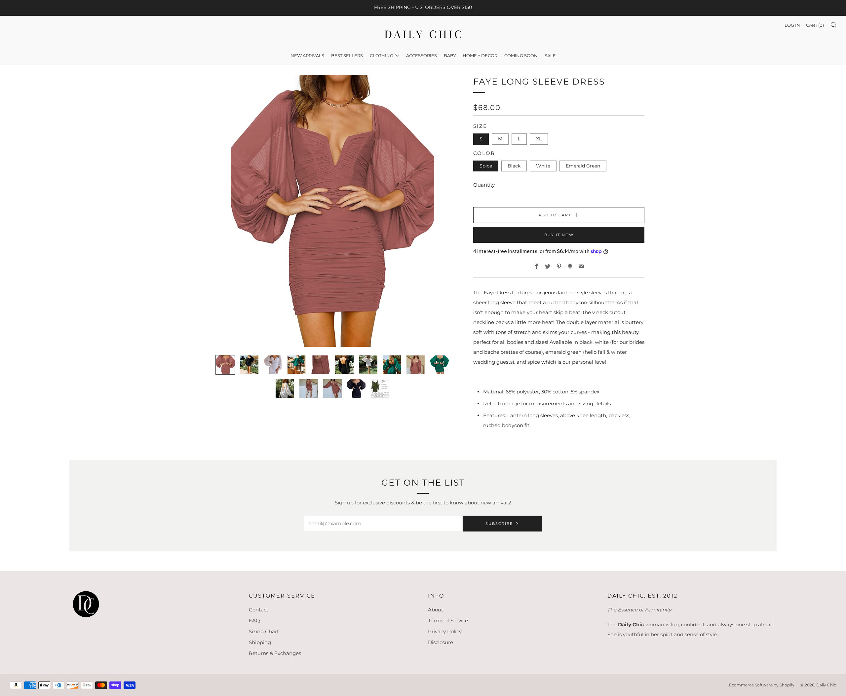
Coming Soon (521, 55)
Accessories (421, 55)
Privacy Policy (445, 631)
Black (514, 165)
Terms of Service (448, 620)
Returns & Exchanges (275, 653)
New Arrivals (307, 55)
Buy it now (559, 235)
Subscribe (499, 523)
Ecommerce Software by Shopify (761, 684)
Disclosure (440, 642)
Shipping (260, 642)
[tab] (225, 365)
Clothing (381, 55)
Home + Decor (480, 55)
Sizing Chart (264, 631)
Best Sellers (347, 55)
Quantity (484, 185)
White (543, 165)
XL (539, 138)
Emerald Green (583, 165)
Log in (792, 25)
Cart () (815, 25)
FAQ (254, 620)
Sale (550, 55)
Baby (450, 55)
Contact (258, 609)
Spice (486, 165)
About (435, 609)
